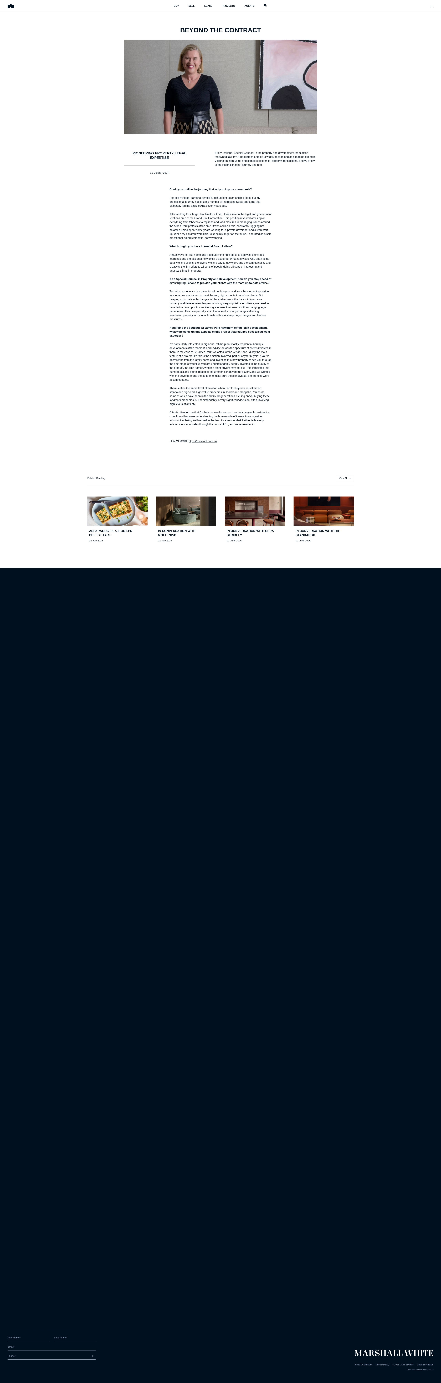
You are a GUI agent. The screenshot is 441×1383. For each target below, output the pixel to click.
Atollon (430, 1365)
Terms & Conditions (363, 1365)
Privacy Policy (382, 1365)
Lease (208, 5)
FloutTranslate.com (425, 1369)
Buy (176, 5)
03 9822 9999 (15, 1365)
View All (343, 478)
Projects (228, 5)
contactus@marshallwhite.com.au (26, 1369)
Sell (191, 5)
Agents (249, 5)
